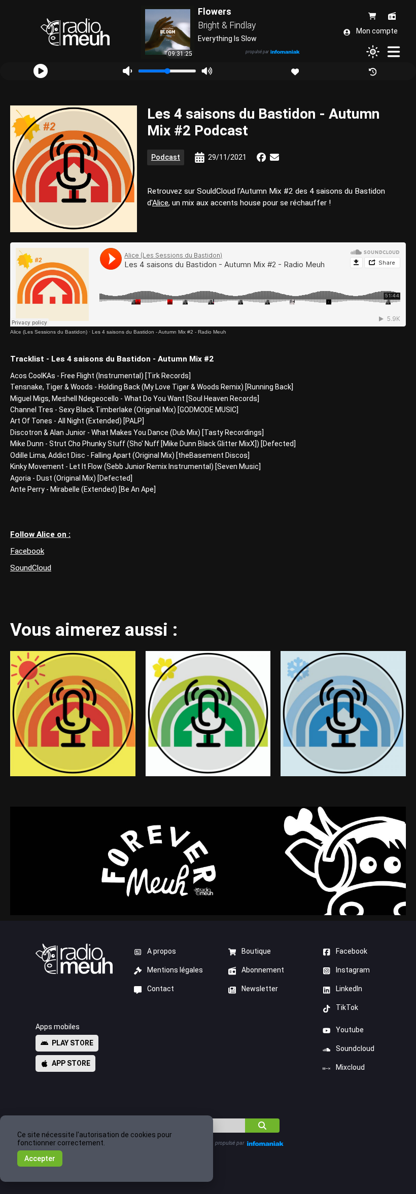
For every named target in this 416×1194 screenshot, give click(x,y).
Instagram (353, 970)
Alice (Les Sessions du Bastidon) (48, 332)
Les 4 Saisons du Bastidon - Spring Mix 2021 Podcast (208, 713)
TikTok (347, 1007)
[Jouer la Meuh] (40, 71)
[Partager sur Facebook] (261, 157)
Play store (72, 1043)
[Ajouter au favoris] (296, 71)
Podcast (165, 157)
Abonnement (262, 970)
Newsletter (259, 989)
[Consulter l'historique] (374, 71)
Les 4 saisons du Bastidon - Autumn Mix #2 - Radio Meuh (159, 332)
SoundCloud (30, 567)
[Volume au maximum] (207, 71)
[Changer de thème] (373, 52)
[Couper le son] (127, 71)
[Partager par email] (274, 157)
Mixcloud (350, 1067)
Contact (160, 989)
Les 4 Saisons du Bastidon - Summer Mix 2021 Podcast (72, 713)
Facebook (27, 551)
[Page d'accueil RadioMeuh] (74, 32)
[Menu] (394, 51)
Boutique (256, 951)
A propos (161, 951)
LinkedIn (349, 989)
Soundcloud (355, 1048)
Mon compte (377, 31)
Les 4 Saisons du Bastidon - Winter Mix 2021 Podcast (343, 713)
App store (71, 1063)
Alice (160, 202)
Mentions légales (175, 970)
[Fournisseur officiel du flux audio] (285, 52)
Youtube (350, 1030)
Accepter (39, 1158)
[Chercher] (262, 1125)
